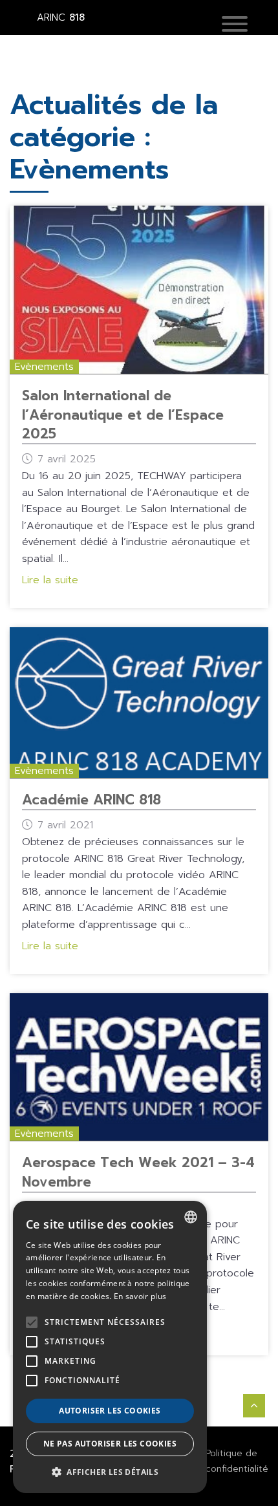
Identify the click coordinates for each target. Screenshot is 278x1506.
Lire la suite (50, 580)
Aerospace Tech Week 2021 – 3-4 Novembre (138, 1172)
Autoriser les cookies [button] (109, 1410)
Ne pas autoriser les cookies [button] (109, 1443)
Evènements (44, 367)
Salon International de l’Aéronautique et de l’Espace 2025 (123, 414)
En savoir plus (140, 1296)
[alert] (110, 1347)
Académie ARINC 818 (91, 800)
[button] (235, 25)
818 (61, 17)
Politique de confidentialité (237, 1461)
